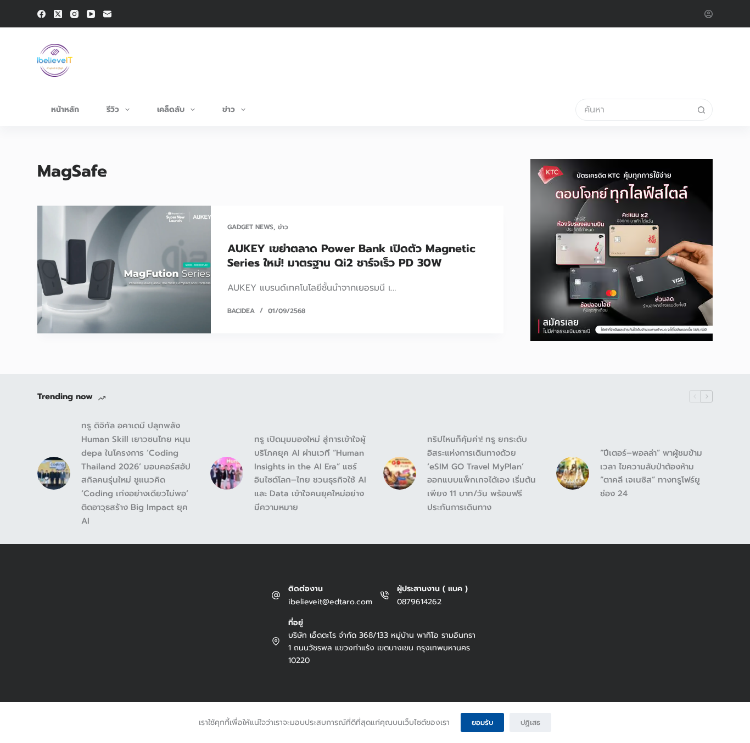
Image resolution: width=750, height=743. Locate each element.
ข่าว (228, 109)
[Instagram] (74, 14)
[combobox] (633, 110)
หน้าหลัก (65, 109)
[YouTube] (91, 14)
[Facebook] (41, 14)
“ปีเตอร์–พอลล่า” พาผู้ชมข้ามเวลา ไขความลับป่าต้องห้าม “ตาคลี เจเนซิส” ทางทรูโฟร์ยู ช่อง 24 (651, 473)
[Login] (708, 14)
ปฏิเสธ (530, 722)
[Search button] (701, 109)
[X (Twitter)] (58, 14)
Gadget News (250, 227)
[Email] (107, 14)
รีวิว (113, 109)
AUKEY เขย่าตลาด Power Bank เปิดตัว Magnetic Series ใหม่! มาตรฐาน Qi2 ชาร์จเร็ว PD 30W (351, 255)
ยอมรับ (482, 722)
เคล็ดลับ (170, 109)
